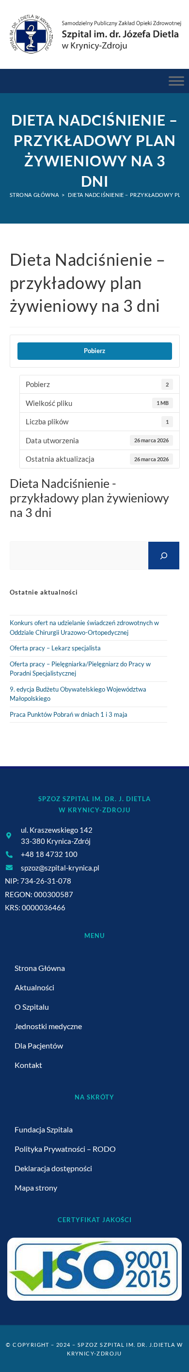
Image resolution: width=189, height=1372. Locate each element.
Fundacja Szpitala (44, 1129)
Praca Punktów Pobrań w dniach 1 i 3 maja (68, 714)
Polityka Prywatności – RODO (65, 1148)
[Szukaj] (164, 555)
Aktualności (34, 987)
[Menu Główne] (176, 80)
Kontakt (28, 1064)
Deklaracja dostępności (53, 1168)
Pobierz (94, 351)
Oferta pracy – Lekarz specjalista (55, 648)
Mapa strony (36, 1187)
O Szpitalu (32, 1006)
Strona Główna (40, 967)
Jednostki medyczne (48, 1026)
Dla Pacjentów (39, 1045)
